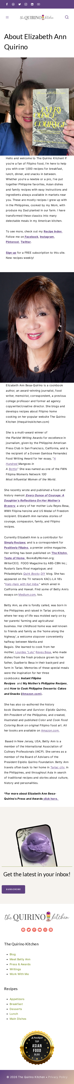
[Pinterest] (13, 4)
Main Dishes (18, 1018)
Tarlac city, (57, 767)
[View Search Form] (67, 17)
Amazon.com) (32, 693)
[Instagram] (26, 4)
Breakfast (16, 1004)
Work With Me (19, 974)
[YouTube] (38, 4)
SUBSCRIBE (13, 889)
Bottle (13, 469)
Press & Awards (20, 964)
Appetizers (17, 999)
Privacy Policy (57, 1077)
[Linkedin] (32, 4)
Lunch (14, 1013)
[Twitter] (19, 4)
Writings (15, 969)
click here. (51, 798)
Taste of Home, (14, 558)
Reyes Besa (43, 652)
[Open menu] (7, 17)
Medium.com (27, 594)
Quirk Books (31, 573)
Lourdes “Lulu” (25, 652)
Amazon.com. (50, 730)
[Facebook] (7, 4)
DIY (43, 573)
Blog (13, 954)
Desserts (16, 1009)
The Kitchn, (59, 553)
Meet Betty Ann (20, 959)
